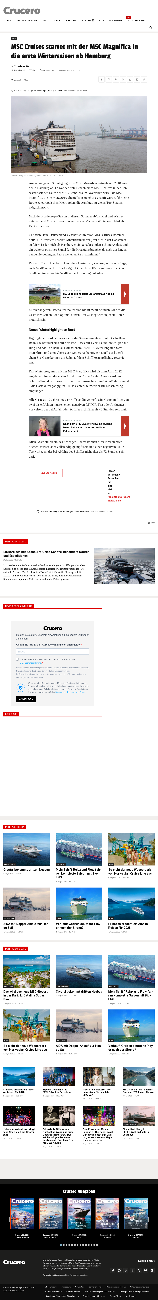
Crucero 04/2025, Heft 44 (107, 1236)
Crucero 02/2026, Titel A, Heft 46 (22, 1236)
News (14, 38)
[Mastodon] (152, 1270)
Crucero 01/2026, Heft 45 (79, 1236)
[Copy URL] (144, 79)
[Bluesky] (145, 1270)
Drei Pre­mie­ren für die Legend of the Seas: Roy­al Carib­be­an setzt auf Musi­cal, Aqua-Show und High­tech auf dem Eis (98, 1135)
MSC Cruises (8, 986)
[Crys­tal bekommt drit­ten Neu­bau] (26, 849)
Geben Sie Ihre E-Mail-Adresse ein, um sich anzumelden (48, 644)
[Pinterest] (116, 79)
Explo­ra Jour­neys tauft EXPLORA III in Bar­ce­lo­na (57, 1091)
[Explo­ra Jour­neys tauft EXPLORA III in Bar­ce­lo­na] (59, 1076)
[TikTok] (132, 1270)
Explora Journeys (50, 1085)
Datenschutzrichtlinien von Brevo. (70, 692)
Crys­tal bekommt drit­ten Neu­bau (26, 869)
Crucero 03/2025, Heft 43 (135, 1236)
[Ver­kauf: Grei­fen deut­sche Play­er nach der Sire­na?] (79, 904)
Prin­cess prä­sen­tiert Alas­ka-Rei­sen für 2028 (128, 926)
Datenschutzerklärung (30, 663)
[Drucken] (137, 79)
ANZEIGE (98, 583)
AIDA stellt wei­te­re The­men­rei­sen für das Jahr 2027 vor (97, 1092)
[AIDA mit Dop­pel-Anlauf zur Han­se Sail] (26, 904)
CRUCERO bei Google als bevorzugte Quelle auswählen (38, 90)
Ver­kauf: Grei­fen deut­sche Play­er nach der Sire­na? (79, 926)
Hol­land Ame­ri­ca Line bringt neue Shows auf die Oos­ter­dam (19, 1132)
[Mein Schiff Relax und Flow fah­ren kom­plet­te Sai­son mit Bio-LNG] (79, 849)
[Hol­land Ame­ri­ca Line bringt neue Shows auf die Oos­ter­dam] (19, 1116)
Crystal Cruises (9, 864)
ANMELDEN (26, 699)
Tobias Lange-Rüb (22, 66)
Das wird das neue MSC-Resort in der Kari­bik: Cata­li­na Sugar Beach (25, 995)
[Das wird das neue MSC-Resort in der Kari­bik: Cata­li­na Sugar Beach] (26, 971)
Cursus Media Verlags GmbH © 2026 (19, 1287)
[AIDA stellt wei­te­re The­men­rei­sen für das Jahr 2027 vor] (99, 1076)
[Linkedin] (123, 79)
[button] (151, 28)
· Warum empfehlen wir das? (75, 90)
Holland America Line (12, 1125)
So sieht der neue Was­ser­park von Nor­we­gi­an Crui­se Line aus (130, 871)
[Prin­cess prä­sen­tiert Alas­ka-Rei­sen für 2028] (131, 904)
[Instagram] (119, 1270)
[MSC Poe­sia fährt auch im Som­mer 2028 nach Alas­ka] (139, 1076)
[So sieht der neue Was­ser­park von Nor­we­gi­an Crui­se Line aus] (131, 849)
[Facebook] (101, 79)
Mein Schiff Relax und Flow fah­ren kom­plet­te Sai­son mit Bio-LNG (78, 873)
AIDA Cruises (9, 919)
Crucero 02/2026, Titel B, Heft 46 (50, 1236)
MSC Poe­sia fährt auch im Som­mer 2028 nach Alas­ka (138, 1091)
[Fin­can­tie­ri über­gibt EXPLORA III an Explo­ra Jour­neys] (139, 1116)
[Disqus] (52, 765)
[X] (109, 79)
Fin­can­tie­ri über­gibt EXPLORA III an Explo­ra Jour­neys (136, 1132)
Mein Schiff (61, 864)
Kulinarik (47, 1125)
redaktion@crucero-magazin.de (74, 1275)
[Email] (130, 79)
